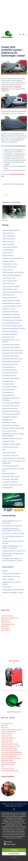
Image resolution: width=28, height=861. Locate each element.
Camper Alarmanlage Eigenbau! (11, 230)
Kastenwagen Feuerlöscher (9, 387)
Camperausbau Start (7, 723)
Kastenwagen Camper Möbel (10, 479)
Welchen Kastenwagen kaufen (10, 466)
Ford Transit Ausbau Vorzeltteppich (12, 320)
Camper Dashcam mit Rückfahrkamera (12, 258)
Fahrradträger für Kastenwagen (11, 314)
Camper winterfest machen (9, 289)
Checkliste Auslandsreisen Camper (11, 306)
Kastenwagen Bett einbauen (10, 373)
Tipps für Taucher (6, 622)
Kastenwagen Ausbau (8, 337)
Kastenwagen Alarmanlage (9, 334)
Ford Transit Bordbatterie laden (11, 323)
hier (22, 806)
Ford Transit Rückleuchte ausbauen (12, 536)
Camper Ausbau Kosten (8, 239)
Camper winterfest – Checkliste (11, 286)
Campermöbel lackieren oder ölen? (11, 303)
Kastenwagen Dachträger (9, 375)
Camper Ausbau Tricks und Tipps (11, 576)
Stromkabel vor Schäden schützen (11, 444)
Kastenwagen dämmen (8, 473)
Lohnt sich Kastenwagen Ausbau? (11, 414)
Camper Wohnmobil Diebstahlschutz (12, 292)
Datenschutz (4, 727)
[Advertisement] (14, 15)
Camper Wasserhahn (8, 283)
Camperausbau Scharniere (9, 298)
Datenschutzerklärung (16, 838)
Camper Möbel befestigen (9, 267)
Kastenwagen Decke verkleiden (10, 378)
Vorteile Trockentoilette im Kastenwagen (13, 458)
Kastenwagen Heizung (8, 389)
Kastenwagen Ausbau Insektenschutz (12, 350)
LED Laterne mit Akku (8, 551)
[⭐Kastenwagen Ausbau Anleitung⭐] (7, 34)
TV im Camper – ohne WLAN (10, 455)
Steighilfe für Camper (8, 441)
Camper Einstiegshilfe (8, 261)
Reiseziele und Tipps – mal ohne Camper (13, 428)
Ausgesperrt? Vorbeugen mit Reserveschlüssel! (10, 530)
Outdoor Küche (5, 620)
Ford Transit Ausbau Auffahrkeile (11, 317)
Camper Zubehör (6, 587)
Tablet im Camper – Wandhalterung (12, 554)
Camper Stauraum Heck (8, 278)
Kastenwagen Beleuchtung (9, 370)
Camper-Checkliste (7, 776)
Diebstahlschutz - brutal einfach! (11, 202)
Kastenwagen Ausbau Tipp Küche (11, 361)
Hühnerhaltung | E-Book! (8, 624)
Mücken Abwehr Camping (9, 422)
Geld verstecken (5, 630)
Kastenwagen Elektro (8, 381)
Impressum (4, 725)
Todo (3, 450)
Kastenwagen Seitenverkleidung (11, 403)
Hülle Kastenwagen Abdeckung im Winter (13, 328)
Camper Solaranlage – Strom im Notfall (13, 272)
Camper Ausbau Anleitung (8, 738)
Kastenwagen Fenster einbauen (11, 476)
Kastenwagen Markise (8, 395)
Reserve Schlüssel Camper (9, 431)
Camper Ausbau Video (8, 244)
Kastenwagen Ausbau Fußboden (11, 347)
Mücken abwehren (7, 526)
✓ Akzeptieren (14, 850)
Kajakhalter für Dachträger (9, 331)
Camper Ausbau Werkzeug (9, 247)
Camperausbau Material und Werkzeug (13, 590)
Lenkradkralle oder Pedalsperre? (11, 411)
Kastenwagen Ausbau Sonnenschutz (12, 359)
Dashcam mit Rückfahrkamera (10, 312)
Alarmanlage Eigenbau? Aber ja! (11, 521)
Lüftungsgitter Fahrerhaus (9, 417)
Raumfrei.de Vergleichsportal (9, 618)
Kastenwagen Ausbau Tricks (10, 364)
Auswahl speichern (14, 853)
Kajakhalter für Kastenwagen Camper (13, 184)
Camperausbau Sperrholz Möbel (11, 300)
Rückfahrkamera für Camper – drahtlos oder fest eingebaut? (13, 435)
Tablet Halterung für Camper (10, 447)
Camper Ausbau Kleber (8, 236)
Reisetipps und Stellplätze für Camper (12, 592)
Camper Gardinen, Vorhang (9, 264)
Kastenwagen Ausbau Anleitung (11, 344)
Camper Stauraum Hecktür (9, 281)
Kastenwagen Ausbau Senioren (10, 356)
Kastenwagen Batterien (8, 367)
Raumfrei (18, 712)
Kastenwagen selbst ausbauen (10, 405)
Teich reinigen (5, 628)
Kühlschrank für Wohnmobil (9, 408)
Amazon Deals (5, 626)
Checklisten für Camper (8, 309)
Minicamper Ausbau (7, 420)
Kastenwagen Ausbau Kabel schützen (12, 353)
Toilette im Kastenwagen (9, 452)
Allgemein (5, 571)
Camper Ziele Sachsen (8, 295)
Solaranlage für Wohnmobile (10, 482)
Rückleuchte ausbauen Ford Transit (12, 438)
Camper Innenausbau (8, 579)
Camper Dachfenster (8, 255)
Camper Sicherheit (7, 269)
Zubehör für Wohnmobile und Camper (12, 485)
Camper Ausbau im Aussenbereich (11, 574)
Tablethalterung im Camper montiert (12, 541)
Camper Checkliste (7, 253)
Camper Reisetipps (7, 487)
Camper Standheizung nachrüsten (11, 275)
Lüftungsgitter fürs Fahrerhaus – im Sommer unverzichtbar (12, 559)
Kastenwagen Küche (7, 392)
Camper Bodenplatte (8, 250)
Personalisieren (13, 857)
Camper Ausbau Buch (8, 233)
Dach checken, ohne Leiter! (9, 533)
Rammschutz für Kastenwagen (10, 425)
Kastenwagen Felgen (8, 384)
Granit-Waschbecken (7, 616)
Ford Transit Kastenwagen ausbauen (12, 326)
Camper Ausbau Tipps (8, 241)
